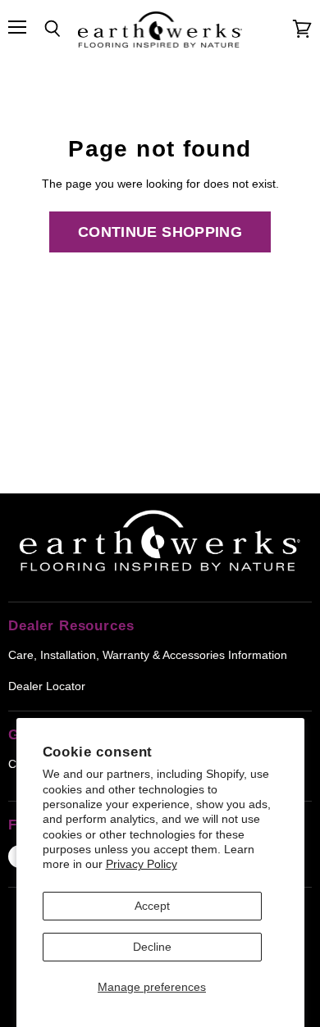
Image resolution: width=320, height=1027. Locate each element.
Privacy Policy (141, 863)
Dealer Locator (46, 686)
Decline (152, 946)
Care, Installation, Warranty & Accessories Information (147, 654)
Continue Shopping (160, 232)
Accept (152, 905)
